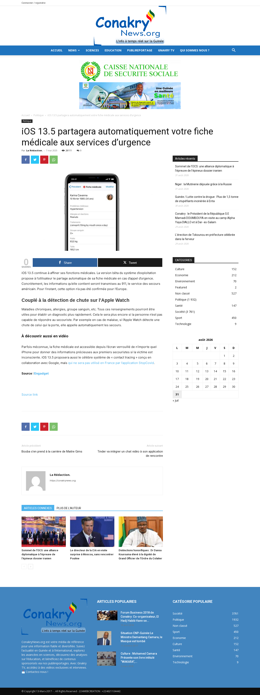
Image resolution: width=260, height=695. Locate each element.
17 (177, 379)
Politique (39, 115)
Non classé (182, 293)
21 (215, 379)
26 (197, 387)
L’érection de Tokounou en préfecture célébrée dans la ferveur (205, 237)
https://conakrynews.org (63, 480)
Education (113, 50)
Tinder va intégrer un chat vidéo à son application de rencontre (130, 454)
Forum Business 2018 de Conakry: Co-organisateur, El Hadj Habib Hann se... (140, 616)
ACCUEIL (57, 50)
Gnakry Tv (166, 50)
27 (206, 387)
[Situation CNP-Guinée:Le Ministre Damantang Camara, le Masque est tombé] (104, 638)
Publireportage (139, 50)
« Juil (176, 400)
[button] (233, 51)
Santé (179, 305)
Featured (181, 287)
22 (224, 379)
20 (206, 379)
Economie (181, 275)
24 (177, 387)
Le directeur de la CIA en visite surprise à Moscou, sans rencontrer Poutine (92, 554)
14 (215, 371)
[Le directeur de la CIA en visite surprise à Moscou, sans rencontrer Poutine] (92, 531)
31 (177, 394)
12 (197, 371)
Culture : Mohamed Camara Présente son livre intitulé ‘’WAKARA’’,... (139, 657)
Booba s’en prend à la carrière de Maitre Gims (52, 451)
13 (206, 371)
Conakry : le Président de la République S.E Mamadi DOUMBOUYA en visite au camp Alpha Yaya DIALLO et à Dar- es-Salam (205, 218)
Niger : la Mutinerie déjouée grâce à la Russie (203, 184)
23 (233, 379)
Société (180, 312)
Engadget (41, 373)
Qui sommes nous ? (194, 50)
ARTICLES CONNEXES (38, 508)
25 (186, 387)
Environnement (185, 281)
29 (224, 387)
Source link (30, 394)
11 (186, 371)
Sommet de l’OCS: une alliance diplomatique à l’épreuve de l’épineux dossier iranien (40, 554)
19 (197, 379)
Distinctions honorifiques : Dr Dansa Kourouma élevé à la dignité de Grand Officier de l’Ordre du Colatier (140, 554)
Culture (179, 269)
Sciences (92, 50)
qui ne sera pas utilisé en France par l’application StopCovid (111, 363)
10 (177, 371)
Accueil (26, 115)
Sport (178, 318)
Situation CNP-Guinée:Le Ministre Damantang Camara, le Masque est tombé (141, 637)
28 (215, 387)
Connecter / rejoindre (34, 2)
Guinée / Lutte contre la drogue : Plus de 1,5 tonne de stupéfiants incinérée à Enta (206, 199)
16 (233, 371)
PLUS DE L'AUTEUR (69, 508)
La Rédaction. (34, 150)
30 (233, 387)
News (72, 50)
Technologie (183, 324)
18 (186, 379)
